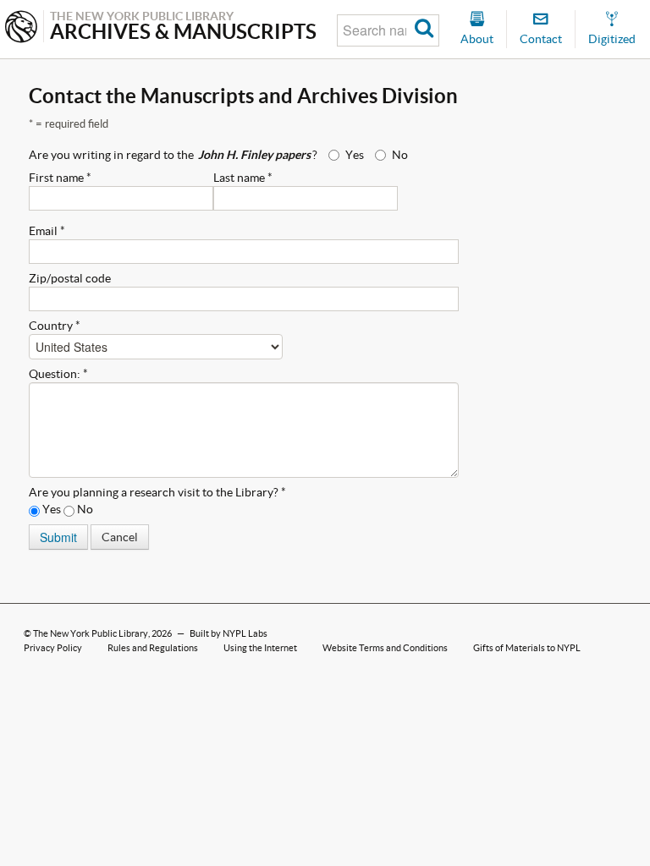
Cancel (120, 537)
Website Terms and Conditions (385, 648)
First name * (60, 177)
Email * (47, 231)
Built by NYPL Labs (228, 633)
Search (424, 30)
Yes (354, 155)
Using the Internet (260, 648)
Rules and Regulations (152, 648)
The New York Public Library (90, 633)
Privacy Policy (53, 648)
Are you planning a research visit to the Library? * (157, 492)
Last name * (243, 177)
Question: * (58, 374)
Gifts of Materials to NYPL (527, 648)
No (400, 155)
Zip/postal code (70, 278)
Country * (54, 325)
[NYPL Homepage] (21, 28)
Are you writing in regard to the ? (173, 155)
